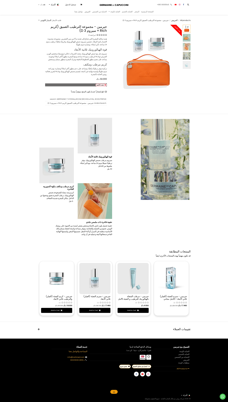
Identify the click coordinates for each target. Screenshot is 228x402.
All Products (182, 369)
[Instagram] (179, 4)
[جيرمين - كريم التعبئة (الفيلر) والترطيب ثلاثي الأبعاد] (56, 278)
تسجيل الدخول (70, 4)
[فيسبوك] (183, 4)
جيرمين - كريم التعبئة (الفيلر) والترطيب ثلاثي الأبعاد (59, 297)
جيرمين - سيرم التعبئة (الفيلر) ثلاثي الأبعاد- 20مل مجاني (173, 297)
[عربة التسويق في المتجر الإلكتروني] (81, 4)
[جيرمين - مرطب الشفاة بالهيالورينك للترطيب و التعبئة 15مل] (133, 278)
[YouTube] (175, 4)
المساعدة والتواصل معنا (78, 351)
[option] (114, 288)
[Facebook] (136, 374)
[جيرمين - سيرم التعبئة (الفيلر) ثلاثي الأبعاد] (94, 278)
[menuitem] (147, 11)
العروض (174, 20)
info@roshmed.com (76, 357)
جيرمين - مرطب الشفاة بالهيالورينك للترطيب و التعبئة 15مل (133, 297)
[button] (188, 4)
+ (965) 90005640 (77, 360)
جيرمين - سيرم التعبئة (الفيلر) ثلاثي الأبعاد (96, 297)
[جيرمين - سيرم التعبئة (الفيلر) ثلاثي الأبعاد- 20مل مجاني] (171, 278)
